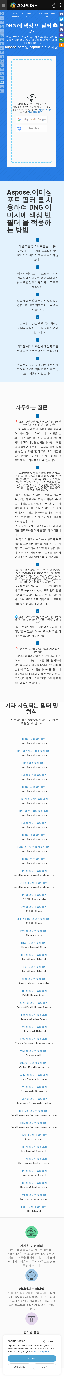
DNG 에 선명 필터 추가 (34, 787)
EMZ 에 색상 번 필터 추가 (33, 1039)
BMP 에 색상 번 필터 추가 (33, 931)
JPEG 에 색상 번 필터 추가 (34, 883)
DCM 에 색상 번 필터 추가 (33, 1123)
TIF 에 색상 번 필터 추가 (33, 967)
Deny (44, 1367)
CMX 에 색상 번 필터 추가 (33, 1195)
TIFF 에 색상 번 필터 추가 (34, 955)
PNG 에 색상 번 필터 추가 (34, 991)
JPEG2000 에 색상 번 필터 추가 (33, 919)
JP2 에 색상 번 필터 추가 (34, 895)
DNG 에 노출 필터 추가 (34, 739)
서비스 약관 (45, 109)
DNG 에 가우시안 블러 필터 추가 (34, 847)
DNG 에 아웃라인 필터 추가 (34, 799)
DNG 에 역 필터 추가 (33, 763)
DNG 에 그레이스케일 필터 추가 (33, 751)
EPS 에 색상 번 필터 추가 (34, 1171)
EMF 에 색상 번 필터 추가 (34, 1027)
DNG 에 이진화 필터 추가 (34, 775)
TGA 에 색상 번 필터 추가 (34, 1015)
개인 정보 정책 (35, 111)
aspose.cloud (39, 47)
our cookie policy (41, 1351)
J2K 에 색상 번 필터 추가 (34, 907)
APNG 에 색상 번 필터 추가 (34, 1003)
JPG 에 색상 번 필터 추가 (34, 871)
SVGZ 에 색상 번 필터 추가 (34, 1099)
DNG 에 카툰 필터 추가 (34, 859)
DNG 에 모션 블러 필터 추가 (33, 811)
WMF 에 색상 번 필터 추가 (33, 1051)
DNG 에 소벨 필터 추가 (34, 835)
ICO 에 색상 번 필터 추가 (34, 1207)
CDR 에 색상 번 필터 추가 (34, 1183)
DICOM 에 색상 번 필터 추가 (33, 1111)
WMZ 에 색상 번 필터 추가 (33, 1063)
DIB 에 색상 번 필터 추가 (33, 943)
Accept (32, 1358)
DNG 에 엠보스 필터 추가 (34, 823)
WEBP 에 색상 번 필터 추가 (34, 1075)
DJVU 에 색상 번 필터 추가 (34, 1135)
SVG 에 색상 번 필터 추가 (34, 1087)
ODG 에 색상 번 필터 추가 (34, 1147)
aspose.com (14, 47)
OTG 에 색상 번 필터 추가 (33, 1159)
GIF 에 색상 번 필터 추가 (33, 979)
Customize (19, 1367)
